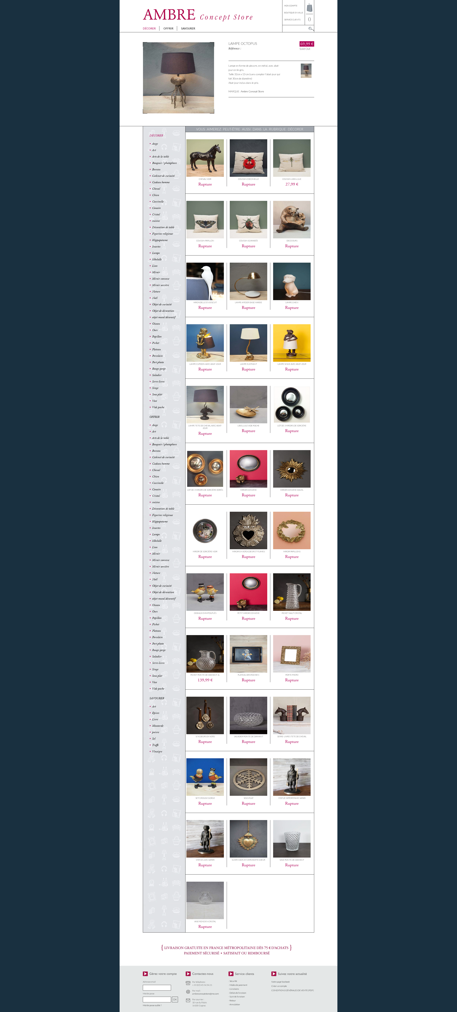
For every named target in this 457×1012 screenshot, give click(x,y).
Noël (154, 298)
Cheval (156, 189)
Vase (154, 401)
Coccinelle (158, 202)
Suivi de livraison (237, 996)
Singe (155, 388)
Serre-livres (158, 382)
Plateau (156, 349)
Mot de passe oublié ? (152, 1005)
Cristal (156, 214)
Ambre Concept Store (252, 91)
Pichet (155, 343)
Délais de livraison (238, 992)
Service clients (292, 19)
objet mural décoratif (163, 317)
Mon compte (290, 5)
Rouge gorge (158, 369)
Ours (154, 330)
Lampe (156, 253)
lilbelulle (157, 259)
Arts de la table (160, 157)
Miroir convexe (160, 279)
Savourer (188, 28)
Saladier (157, 375)
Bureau (156, 169)
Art (154, 150)
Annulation (235, 1004)
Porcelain (157, 356)
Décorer (149, 28)
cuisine (156, 221)
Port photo (158, 362)
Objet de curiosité (162, 304)
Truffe (155, 745)
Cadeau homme (161, 182)
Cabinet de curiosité (163, 176)
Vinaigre (157, 751)
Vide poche (158, 407)
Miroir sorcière (160, 285)
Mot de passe (148, 993)
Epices (155, 713)
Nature (156, 292)
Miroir (156, 272)
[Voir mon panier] (309, 13)
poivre (155, 732)
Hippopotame (160, 240)
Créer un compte (279, 986)
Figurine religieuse (162, 234)
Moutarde (157, 726)
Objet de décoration (163, 311)
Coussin (156, 208)
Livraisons (234, 989)
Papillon (157, 337)
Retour (233, 1000)
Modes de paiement (238, 985)
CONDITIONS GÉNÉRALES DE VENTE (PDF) (292, 990)
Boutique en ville (293, 12)
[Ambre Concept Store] (198, 20)
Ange (155, 144)
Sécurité (233, 981)
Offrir (168, 28)
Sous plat (157, 394)
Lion (154, 266)
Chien (155, 195)
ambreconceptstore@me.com (205, 993)
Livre (155, 719)
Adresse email (149, 981)
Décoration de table (163, 227)
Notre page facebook (280, 981)
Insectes (156, 247)
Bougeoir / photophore (164, 163)
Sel (153, 739)
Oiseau (156, 324)
